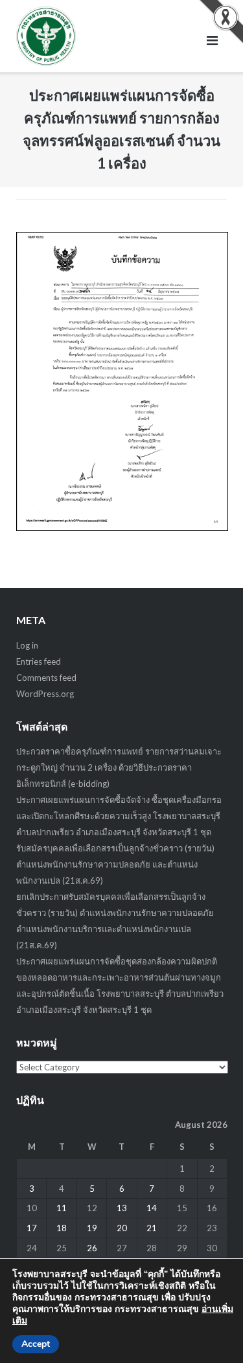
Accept (35, 1344)
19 (92, 1228)
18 (61, 1228)
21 (151, 1228)
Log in (27, 645)
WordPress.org (45, 694)
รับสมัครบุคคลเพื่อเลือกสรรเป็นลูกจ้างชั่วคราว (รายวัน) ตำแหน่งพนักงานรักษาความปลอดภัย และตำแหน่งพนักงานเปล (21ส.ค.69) (115, 864)
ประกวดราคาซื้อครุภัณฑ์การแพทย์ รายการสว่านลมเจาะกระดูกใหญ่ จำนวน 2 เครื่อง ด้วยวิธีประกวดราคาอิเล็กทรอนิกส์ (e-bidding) (119, 767)
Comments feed (46, 677)
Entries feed (38, 661)
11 (61, 1208)
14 (151, 1208)
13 (122, 1208)
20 (122, 1228)
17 (32, 1228)
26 (92, 1248)
